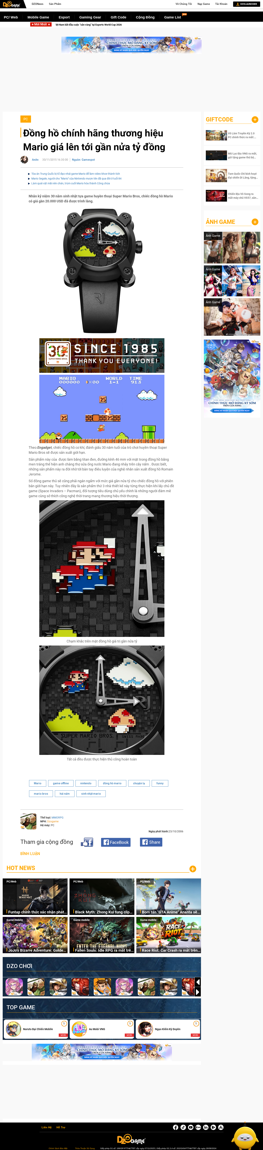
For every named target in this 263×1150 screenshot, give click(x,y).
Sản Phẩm (55, 3)
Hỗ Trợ (60, 1127)
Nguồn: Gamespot (83, 159)
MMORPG (58, 817)
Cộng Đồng (145, 17)
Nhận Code (240, 135)
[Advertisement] (131, 85)
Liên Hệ (47, 1127)
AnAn (35, 159)
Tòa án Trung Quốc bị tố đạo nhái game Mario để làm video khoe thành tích (75, 173)
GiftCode (219, 119)
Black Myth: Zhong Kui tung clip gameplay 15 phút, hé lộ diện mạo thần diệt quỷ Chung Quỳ (185, 24)
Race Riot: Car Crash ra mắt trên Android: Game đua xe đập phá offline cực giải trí (170, 950)
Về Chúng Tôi (184, 3)
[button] (197, 992)
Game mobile (15, 919)
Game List (172, 17)
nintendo (85, 783)
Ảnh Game (220, 222)
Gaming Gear (90, 17)
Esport (64, 17)
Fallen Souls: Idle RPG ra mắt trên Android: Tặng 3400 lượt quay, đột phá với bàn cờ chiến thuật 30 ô (104, 950)
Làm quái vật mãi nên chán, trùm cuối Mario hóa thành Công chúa (70, 183)
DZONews (37, 3)
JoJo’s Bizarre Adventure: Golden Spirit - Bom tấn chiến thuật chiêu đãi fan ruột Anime (37, 950)
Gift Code (118, 17)
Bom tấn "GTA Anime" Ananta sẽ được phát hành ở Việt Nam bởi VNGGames (169, 912)
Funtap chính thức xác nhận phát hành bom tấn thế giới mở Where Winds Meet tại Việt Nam (66, 24)
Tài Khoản (221, 3)
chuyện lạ (139, 783)
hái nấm (65, 793)
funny (160, 783)
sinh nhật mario (91, 793)
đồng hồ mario (112, 783)
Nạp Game (204, 3)
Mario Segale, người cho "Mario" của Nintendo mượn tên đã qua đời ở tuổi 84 (76, 178)
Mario (37, 783)
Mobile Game (38, 17)
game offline (61, 783)
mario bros (41, 793)
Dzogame (53, 821)
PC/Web (11, 881)
